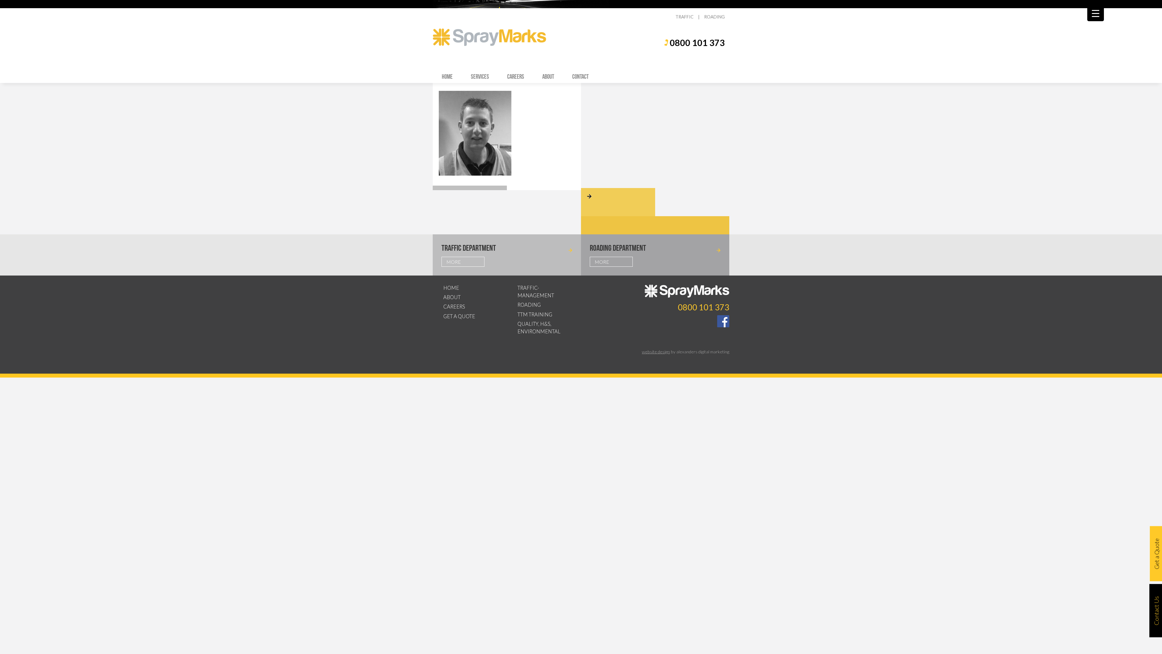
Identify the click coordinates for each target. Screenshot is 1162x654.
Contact (580, 76)
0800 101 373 (697, 43)
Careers (515, 76)
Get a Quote (459, 316)
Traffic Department (468, 247)
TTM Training (534, 314)
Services (480, 76)
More (453, 262)
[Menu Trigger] (1095, 13)
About (548, 76)
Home (447, 76)
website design (656, 351)
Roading (529, 305)
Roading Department (618, 247)
